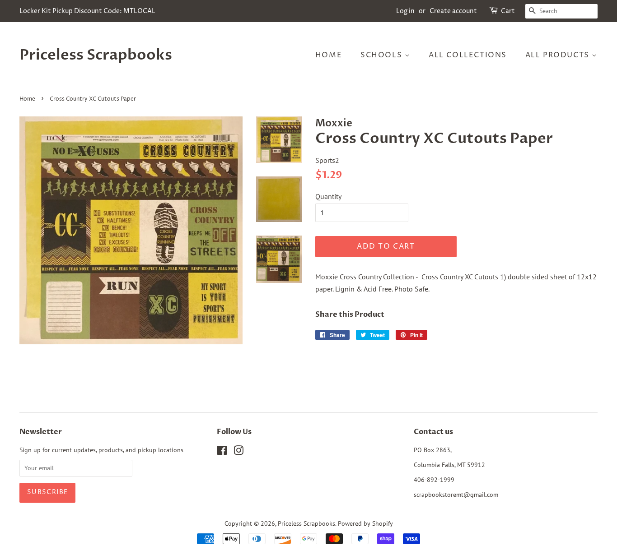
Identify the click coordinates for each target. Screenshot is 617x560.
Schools (382, 55)
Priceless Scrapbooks (95, 55)
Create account (453, 11)
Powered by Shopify (365, 523)
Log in (405, 11)
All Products (558, 55)
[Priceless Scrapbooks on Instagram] (238, 452)
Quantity (328, 196)
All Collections (468, 55)
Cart (508, 11)
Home (328, 55)
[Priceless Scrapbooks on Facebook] (222, 452)
